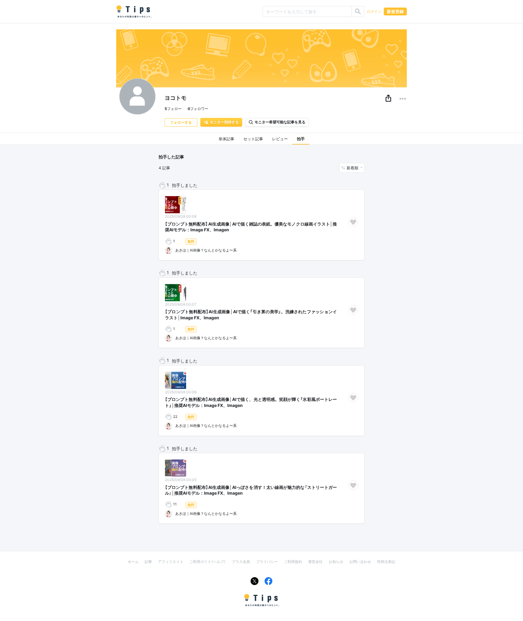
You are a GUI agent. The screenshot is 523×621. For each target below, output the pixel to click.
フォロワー (198, 108)
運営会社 (315, 561)
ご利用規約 (293, 561)
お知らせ (336, 561)
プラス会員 (241, 561)
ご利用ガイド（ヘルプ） (207, 561)
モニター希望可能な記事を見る (280, 122)
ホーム (133, 561)
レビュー (280, 138)
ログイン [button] (374, 11)
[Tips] (133, 11)
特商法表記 (386, 561)
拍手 (301, 138)
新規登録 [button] (395, 11)
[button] (388, 98)
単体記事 (226, 138)
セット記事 (253, 138)
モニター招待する (224, 122)
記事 (148, 561)
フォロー (173, 108)
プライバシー (267, 561)
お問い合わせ (360, 561)
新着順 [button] (353, 167)
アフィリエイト (170, 561)
